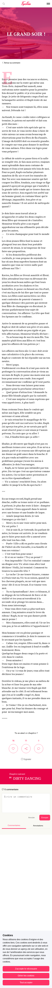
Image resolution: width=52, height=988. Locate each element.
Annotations (38, 826)
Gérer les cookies (26, 975)
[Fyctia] (26, 3)
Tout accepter (26, 982)
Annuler (31, 818)
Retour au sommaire (12, 63)
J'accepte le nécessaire (26, 969)
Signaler (27, 759)
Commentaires (14, 825)
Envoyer (44, 818)
